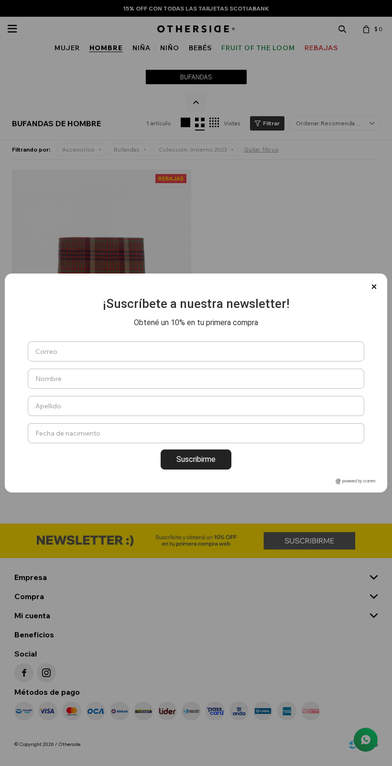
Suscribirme (196, 459)
